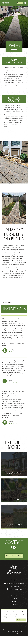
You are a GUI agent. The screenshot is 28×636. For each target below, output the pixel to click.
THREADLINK (19, 631)
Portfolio (14, 596)
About (14, 602)
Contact (14, 580)
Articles (14, 605)
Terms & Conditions (17, 633)
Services (14, 599)
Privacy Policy (9, 633)
